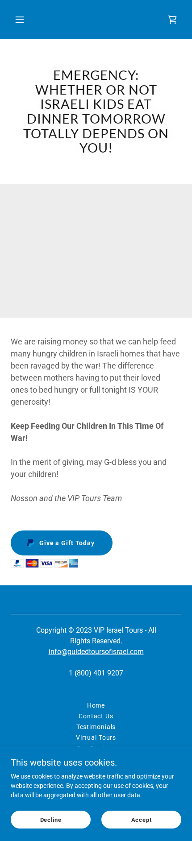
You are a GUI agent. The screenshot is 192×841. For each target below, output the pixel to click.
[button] (30, 20)
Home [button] (96, 705)
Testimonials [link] (96, 726)
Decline (51, 819)
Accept (141, 819)
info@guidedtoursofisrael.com (96, 651)
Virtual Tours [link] (96, 737)
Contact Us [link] (96, 716)
